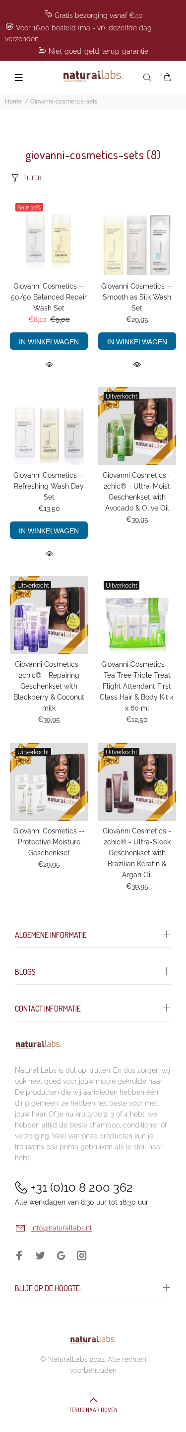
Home (13, 101)
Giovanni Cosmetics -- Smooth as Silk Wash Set (137, 297)
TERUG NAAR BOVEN (93, 1410)
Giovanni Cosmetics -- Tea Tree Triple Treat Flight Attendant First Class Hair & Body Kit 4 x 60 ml (137, 686)
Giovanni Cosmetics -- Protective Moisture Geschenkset (49, 842)
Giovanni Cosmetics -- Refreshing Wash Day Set (49, 486)
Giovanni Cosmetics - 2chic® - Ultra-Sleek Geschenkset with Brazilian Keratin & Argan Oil (137, 853)
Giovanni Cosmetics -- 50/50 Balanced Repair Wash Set (49, 297)
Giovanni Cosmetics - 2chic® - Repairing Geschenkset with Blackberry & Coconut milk (48, 686)
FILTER (32, 178)
